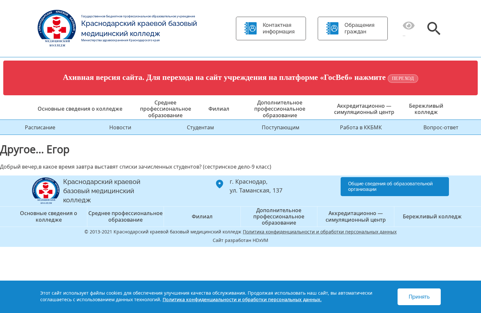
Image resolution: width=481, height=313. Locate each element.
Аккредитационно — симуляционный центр (364, 109)
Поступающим (280, 127)
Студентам (200, 127)
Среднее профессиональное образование (165, 109)
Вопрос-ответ (440, 127)
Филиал (218, 108)
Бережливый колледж (426, 109)
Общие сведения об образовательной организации (390, 186)
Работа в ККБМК (361, 127)
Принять (419, 297)
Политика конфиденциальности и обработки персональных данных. (242, 299)
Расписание (40, 127)
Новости (120, 127)
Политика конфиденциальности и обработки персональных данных (320, 232)
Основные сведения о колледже (80, 108)
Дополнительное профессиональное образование (279, 109)
